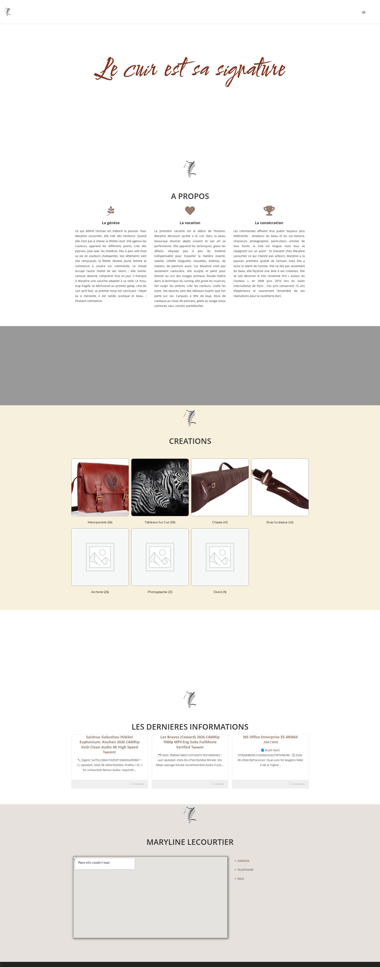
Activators (299, 784)
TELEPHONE (245, 870)
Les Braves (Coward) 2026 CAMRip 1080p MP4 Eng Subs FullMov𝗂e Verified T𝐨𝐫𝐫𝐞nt (189, 742)
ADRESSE (243, 861)
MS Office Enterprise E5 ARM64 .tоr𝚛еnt (270, 739)
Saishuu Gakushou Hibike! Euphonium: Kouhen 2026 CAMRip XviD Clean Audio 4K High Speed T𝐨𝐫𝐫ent (110, 744)
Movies (139, 784)
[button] (269, 861)
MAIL (240, 878)
